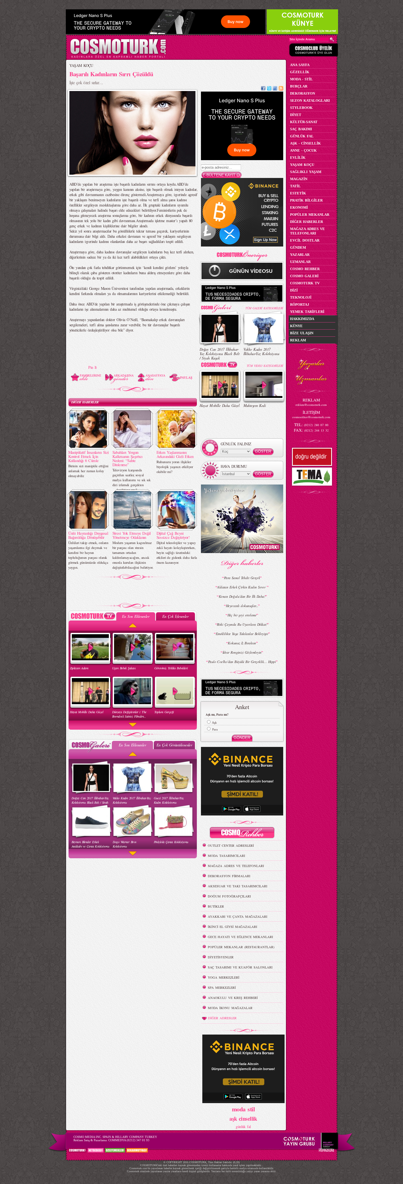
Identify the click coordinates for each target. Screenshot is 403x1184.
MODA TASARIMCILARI (226, 855)
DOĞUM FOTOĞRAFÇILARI (229, 896)
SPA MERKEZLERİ (222, 987)
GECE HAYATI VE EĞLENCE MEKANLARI (240, 936)
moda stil (243, 1108)
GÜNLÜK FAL (302, 136)
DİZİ (294, 290)
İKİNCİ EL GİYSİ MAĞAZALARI (232, 926)
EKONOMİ (299, 207)
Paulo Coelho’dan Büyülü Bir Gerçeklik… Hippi (242, 661)
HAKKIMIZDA (302, 319)
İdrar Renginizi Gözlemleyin (242, 652)
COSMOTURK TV (305, 283)
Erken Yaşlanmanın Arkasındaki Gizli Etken (175, 454)
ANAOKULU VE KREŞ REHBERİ (233, 997)
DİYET (295, 115)
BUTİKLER (216, 906)
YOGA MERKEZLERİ (223, 977)
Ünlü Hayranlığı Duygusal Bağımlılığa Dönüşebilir (88, 535)
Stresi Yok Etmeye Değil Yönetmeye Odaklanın (131, 535)
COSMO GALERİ (304, 276)
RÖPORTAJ (299, 304)
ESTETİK (298, 193)
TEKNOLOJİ (300, 297)
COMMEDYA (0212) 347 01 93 (128, 1140)
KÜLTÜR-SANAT (303, 122)
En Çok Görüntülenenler (174, 744)
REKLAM (298, 340)
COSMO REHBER (305, 269)
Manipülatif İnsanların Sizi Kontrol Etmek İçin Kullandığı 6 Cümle (88, 456)
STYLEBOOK (301, 108)
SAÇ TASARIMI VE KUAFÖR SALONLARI (240, 967)
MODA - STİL (301, 79)
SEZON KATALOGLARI (310, 100)
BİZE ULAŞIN (301, 333)
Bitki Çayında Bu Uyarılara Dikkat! (242, 624)
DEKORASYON (302, 93)
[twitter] (269, 89)
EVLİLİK (297, 157)
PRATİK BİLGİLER (306, 200)
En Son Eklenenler (135, 616)
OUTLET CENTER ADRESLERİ (231, 845)
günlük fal (243, 1126)
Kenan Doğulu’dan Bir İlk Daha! (242, 596)
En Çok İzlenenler (175, 616)
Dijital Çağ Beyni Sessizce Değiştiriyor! (173, 535)
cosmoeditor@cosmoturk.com (311, 417)
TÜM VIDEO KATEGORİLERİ (265, 366)
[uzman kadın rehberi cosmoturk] (242, 833)
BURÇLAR (298, 86)
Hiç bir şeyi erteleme (242, 615)
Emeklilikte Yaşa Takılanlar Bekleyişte (242, 633)
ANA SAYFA (300, 65)
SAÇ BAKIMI (301, 129)
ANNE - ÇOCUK (303, 150)
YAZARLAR (300, 255)
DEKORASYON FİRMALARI (229, 876)
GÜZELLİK (299, 72)
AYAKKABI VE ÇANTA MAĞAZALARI (237, 916)
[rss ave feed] (281, 89)
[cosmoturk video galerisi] (220, 365)
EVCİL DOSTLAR (304, 240)
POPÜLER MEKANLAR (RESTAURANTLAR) (241, 947)
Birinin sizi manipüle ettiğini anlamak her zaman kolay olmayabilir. (88, 470)
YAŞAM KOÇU (81, 65)
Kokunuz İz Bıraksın (242, 643)
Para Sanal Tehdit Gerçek (242, 577)
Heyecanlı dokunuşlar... (242, 605)
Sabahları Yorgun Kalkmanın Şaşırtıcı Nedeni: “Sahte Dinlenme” (127, 458)
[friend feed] (275, 89)
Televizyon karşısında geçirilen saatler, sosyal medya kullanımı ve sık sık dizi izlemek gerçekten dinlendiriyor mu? (131, 480)
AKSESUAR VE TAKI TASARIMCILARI (237, 886)
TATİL (295, 186)
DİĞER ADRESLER (222, 1018)
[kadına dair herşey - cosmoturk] (118, 57)
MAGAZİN (298, 179)
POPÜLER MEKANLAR (309, 215)
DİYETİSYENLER (221, 957)
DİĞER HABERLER (85, 402)
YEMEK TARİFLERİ (307, 312)
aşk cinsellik (243, 1119)
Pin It (92, 367)
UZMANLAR (300, 262)
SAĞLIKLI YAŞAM (305, 172)
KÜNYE (296, 326)
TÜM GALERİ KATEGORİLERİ (264, 308)
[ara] (332, 39)
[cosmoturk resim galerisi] (220, 307)
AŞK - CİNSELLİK (305, 143)
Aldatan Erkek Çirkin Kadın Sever (242, 587)
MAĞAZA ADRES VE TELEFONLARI (236, 865)
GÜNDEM (298, 247)
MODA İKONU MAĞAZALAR (230, 1007)
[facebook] (263, 89)
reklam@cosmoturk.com (311, 405)
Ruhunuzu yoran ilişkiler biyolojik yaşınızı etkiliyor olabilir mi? (175, 466)
